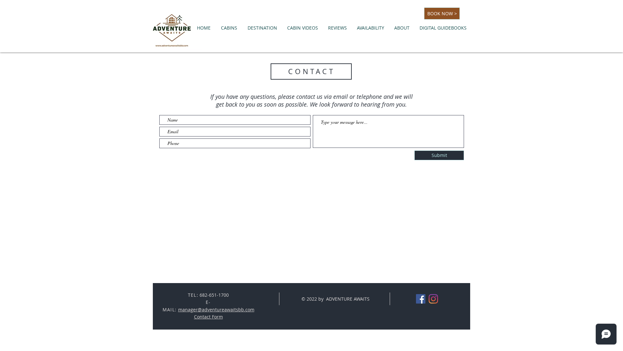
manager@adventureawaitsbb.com (216, 309)
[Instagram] (433, 299)
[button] (229, 28)
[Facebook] (420, 299)
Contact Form (208, 317)
